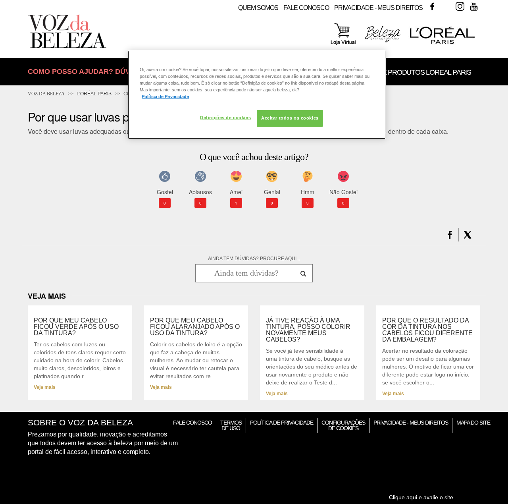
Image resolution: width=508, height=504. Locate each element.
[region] (257, 94)
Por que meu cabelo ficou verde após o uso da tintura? (76, 326)
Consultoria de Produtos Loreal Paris (400, 72)
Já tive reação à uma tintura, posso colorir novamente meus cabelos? (308, 330)
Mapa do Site (473, 422)
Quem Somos (258, 7)
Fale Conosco (306, 7)
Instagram (460, 6)
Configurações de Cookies (343, 425)
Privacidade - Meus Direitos (378, 7)
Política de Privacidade (281, 422)
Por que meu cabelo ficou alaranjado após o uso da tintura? (195, 326)
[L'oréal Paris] (442, 43)
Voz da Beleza (46, 94)
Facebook (432, 6)
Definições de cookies (225, 117)
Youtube (474, 6)
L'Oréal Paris (94, 94)
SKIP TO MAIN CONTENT (59, 2)
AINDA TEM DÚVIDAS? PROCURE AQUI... (254, 258)
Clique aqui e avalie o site (421, 497)
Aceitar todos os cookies (290, 118)
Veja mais (45, 387)
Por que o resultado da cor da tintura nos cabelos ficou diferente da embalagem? (427, 330)
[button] (450, 234)
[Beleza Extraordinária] (382, 41)
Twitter (446, 6)
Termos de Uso (231, 425)
